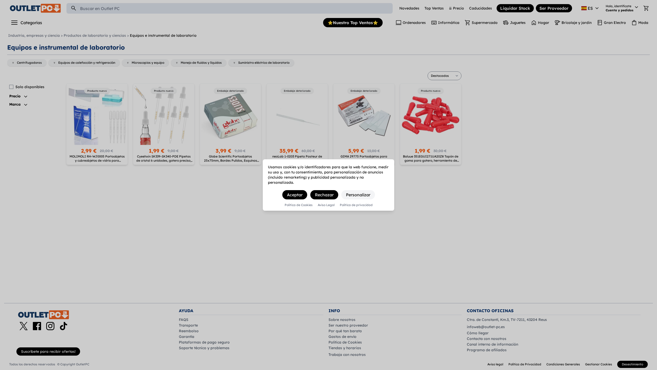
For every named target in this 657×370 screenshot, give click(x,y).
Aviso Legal (326, 205)
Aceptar (295, 194)
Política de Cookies (299, 205)
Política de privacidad (356, 205)
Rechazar (324, 194)
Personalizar (358, 194)
